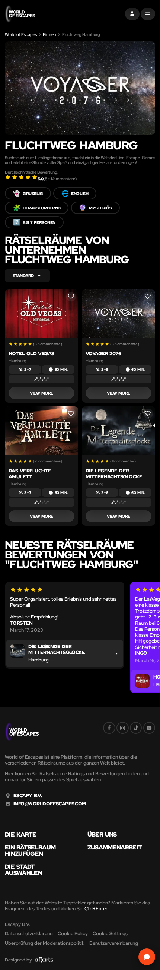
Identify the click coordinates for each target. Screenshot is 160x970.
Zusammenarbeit (114, 847)
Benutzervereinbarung (113, 943)
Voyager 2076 (103, 353)
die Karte (20, 834)
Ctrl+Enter (95, 908)
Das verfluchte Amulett (30, 474)
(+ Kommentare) (60, 179)
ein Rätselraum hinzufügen (30, 850)
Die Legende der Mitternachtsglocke (114, 474)
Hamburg (17, 360)
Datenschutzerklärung (29, 933)
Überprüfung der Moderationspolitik (44, 943)
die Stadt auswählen (23, 870)
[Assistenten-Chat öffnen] (147, 957)
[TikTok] (136, 728)
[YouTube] (149, 728)
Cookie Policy (73, 933)
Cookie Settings (110, 933)
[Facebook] (109, 728)
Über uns (102, 834)
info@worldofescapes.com (49, 804)
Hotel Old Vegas (31, 353)
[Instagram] (122, 728)
